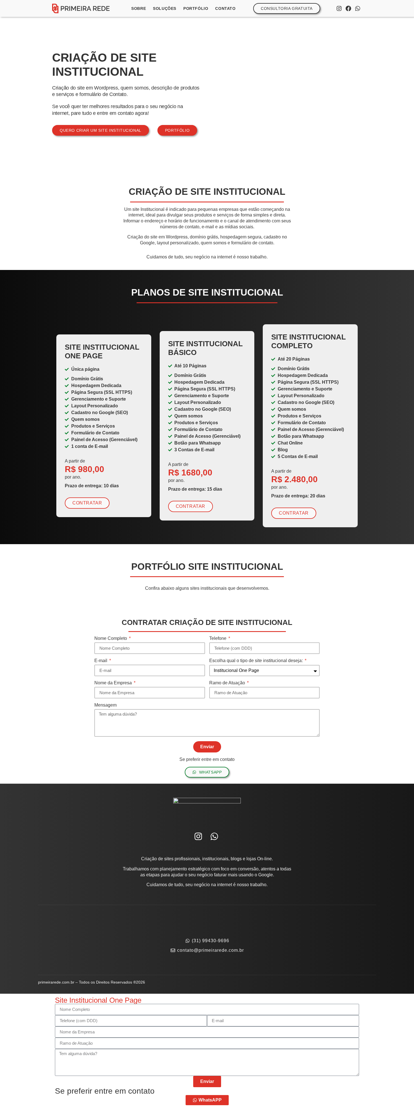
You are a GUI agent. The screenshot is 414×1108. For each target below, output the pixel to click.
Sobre (138, 8)
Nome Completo (111, 638)
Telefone (218, 638)
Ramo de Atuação (227, 683)
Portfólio (195, 8)
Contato (225, 8)
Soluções (164, 8)
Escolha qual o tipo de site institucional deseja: (256, 660)
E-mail (101, 660)
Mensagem (105, 705)
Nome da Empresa (113, 683)
